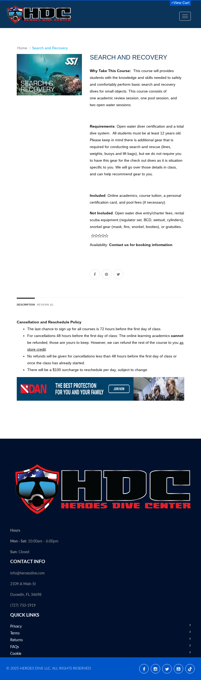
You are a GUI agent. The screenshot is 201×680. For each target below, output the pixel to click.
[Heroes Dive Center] (39, 14)
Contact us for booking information (140, 245)
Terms (15, 633)
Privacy (16, 626)
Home (22, 48)
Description (26, 304)
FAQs (14, 647)
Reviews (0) (45, 304)
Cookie (15, 654)
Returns (16, 640)
